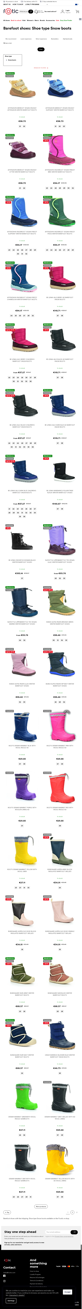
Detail (21, 103)
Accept (67, 1292)
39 (24, 764)
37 (58, 315)
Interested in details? (17, 1295)
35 (28, 447)
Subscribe (74, 1232)
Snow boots (12, 60)
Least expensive (26, 39)
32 (73, 188)
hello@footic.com (9, 1272)
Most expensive (41, 39)
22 (24, 126)
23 (64, 126)
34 (35, 513)
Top (8, 1212)
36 (30, 381)
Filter (41, 49)
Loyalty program (32, 4)
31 (22, 254)
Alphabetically (67, 39)
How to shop (18, 4)
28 (60, 188)
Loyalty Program (35, 1274)
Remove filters (40, 68)
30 (68, 188)
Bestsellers (55, 39)
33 (26, 381)
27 (26, 250)
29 (64, 188)
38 (62, 315)
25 (18, 250)
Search (30, 11)
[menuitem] (6, 20)
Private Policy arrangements (64, 1236)
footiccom (4, 1281)
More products (41, 1206)
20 (58, 1011)
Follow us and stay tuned (4, 1276)
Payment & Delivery (36, 1284)
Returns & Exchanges (37, 1277)
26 (55, 188)
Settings (11, 1301)
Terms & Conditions (36, 1280)
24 (51, 188)
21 (20, 126)
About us (6, 4)
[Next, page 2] (72, 1212)
